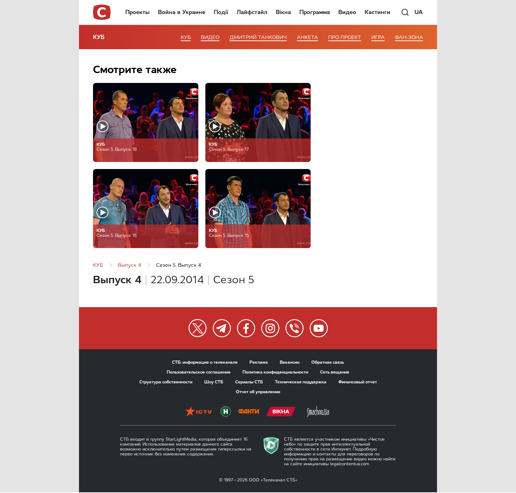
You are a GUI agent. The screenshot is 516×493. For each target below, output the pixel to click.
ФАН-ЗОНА (409, 37)
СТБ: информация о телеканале (205, 362)
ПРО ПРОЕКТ (344, 37)
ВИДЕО (210, 37)
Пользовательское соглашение (199, 372)
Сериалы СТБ (249, 382)
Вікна (283, 12)
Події (221, 12)
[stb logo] (102, 12)
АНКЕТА (307, 37)
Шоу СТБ (213, 382)
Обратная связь (327, 362)
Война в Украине (181, 12)
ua (419, 12)
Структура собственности (165, 382)
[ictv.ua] (198, 412)
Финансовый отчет (357, 382)
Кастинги (377, 12)
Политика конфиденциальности (275, 372)
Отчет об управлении (258, 391)
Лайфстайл (252, 12)
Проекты (137, 12)
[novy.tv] (225, 412)
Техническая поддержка (300, 382)
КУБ (99, 37)
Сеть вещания (334, 372)
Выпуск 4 (129, 265)
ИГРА (378, 37)
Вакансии (289, 362)
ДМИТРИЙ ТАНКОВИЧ (258, 37)
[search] (405, 12)
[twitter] (197, 328)
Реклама (259, 362)
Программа (314, 12)
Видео (347, 12)
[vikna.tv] (281, 412)
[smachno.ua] (318, 412)
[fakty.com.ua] (248, 412)
